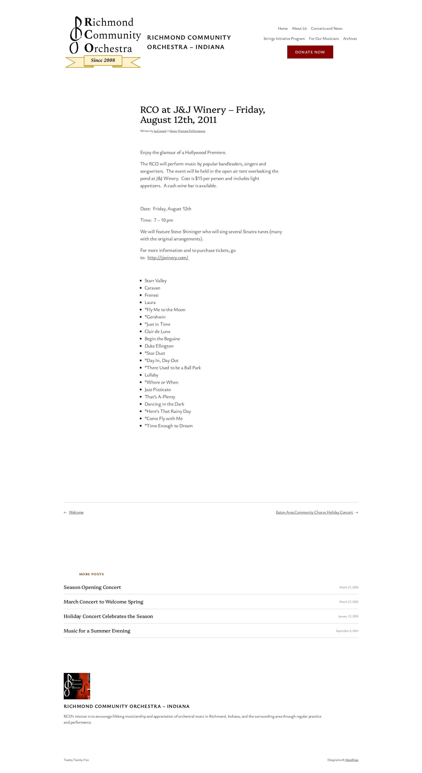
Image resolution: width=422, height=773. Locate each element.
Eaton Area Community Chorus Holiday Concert (314, 512)
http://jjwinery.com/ (167, 257)
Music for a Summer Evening (97, 630)
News (173, 131)
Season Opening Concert (92, 587)
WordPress (351, 760)
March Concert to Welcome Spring (103, 601)
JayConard (160, 131)
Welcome (76, 512)
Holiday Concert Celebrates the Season (108, 616)
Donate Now (310, 52)
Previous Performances (191, 131)
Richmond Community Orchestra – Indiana (127, 706)
